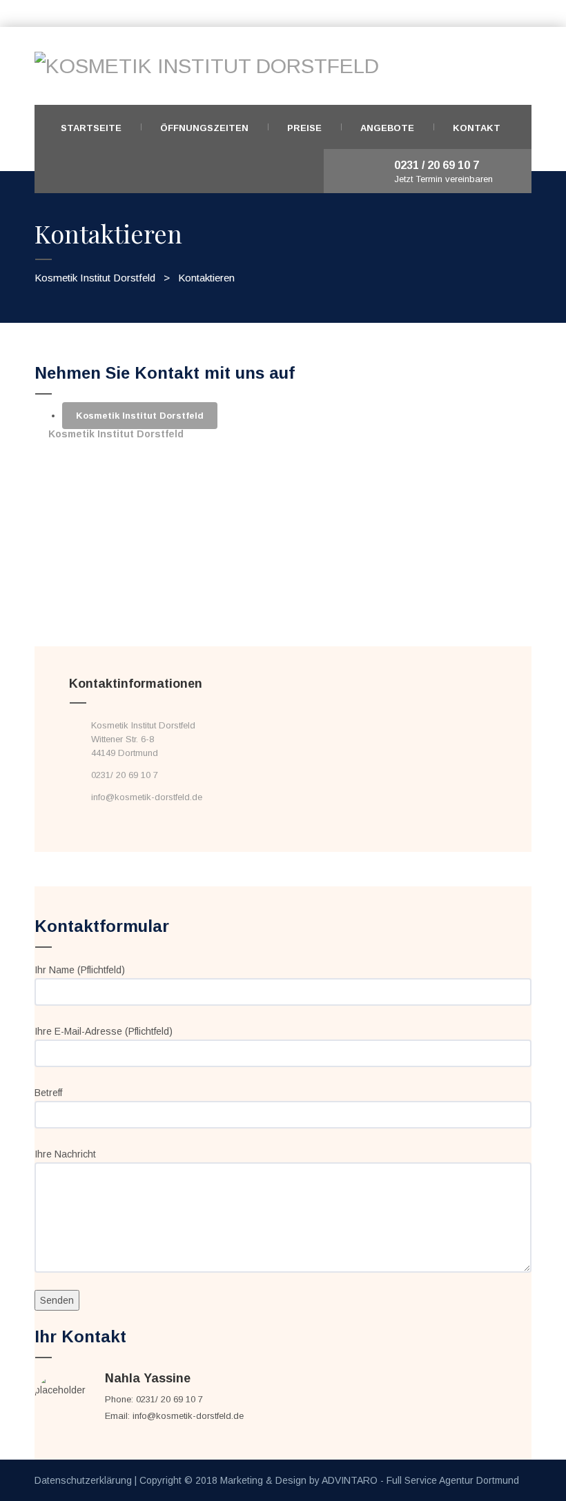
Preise (304, 128)
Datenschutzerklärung (83, 1480)
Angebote (387, 128)
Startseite (91, 128)
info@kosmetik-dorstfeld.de (146, 797)
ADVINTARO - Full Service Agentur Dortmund (420, 1480)
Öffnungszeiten (204, 128)
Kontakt (476, 128)
